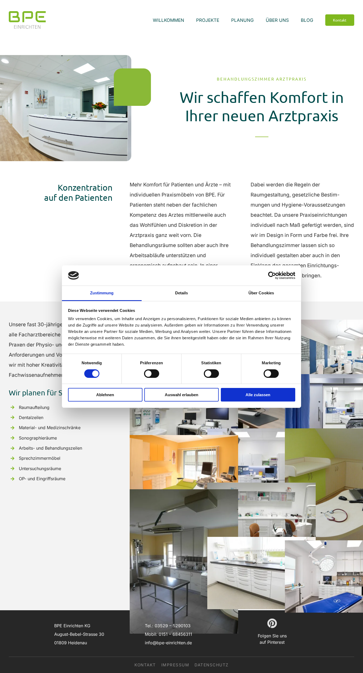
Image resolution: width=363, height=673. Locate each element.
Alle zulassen (258, 394)
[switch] (151, 373)
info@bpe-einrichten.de (168, 642)
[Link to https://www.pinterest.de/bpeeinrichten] (272, 623)
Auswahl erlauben (181, 394)
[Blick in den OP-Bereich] (184, 494)
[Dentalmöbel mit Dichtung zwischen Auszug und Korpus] (261, 487)
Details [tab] (181, 293)
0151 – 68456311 (175, 634)
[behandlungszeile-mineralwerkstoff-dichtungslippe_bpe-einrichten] (261, 542)
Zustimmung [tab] (102, 293)
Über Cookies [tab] (261, 293)
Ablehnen (105, 394)
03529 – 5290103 (173, 625)
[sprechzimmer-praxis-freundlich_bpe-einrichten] (184, 440)
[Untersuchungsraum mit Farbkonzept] (261, 433)
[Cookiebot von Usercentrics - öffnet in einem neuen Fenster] (272, 275)
